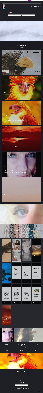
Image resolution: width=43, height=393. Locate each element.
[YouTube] (34, 6)
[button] (40, 2)
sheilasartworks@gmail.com (21, 387)
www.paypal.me (24, 388)
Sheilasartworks (21, 380)
